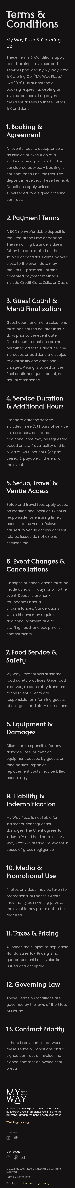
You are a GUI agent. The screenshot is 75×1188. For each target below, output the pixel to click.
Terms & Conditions (18, 1176)
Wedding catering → (19, 1122)
